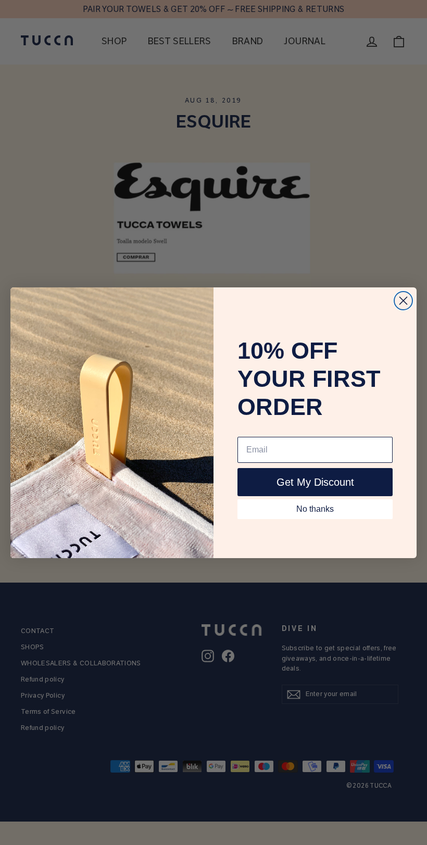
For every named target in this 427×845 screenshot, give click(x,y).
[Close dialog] (403, 301)
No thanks (315, 509)
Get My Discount (315, 482)
